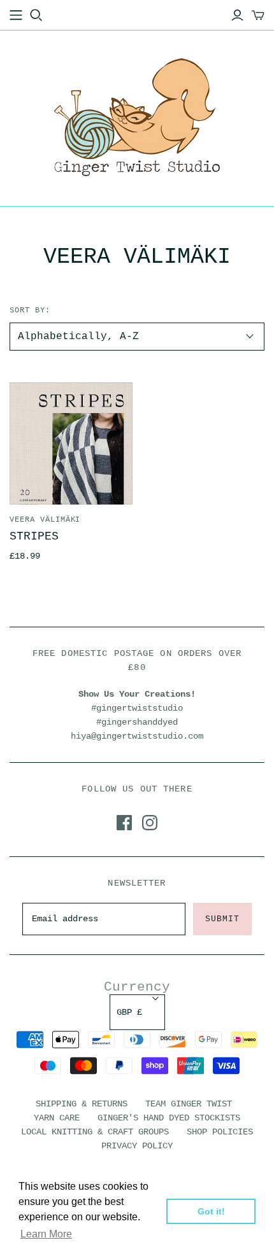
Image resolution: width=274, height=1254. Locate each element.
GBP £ (129, 1012)
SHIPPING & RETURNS (81, 1104)
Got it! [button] (211, 1211)
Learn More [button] (46, 1234)
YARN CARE (57, 1118)
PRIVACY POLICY (137, 1146)
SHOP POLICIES (220, 1132)
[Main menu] (16, 15)
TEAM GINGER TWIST (188, 1104)
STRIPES (34, 536)
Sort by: (30, 310)
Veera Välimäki (45, 519)
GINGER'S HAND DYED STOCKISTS (168, 1118)
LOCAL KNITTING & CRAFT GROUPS (95, 1132)
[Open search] (36, 15)
